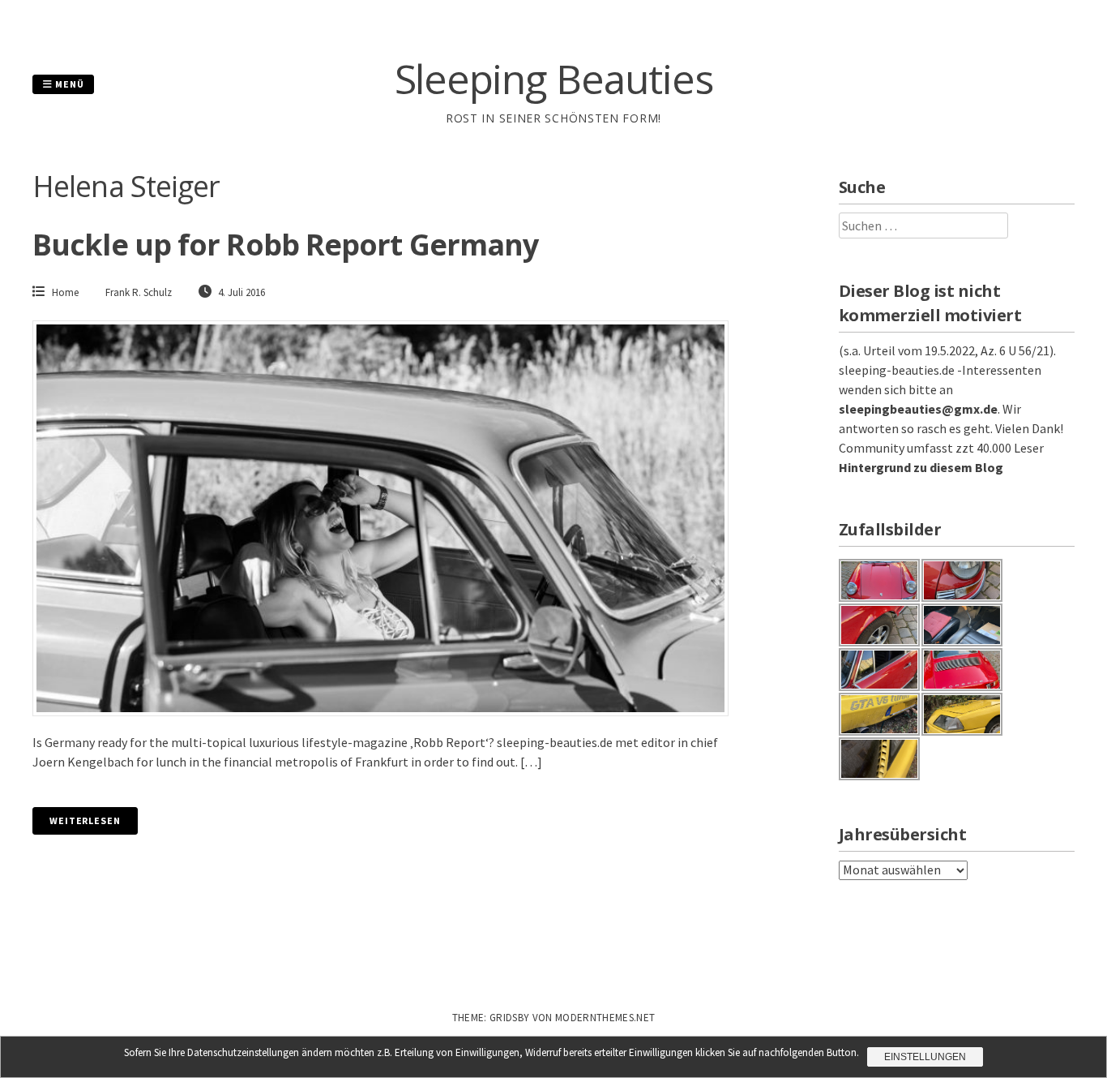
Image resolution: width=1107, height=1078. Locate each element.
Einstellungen (925, 1057)
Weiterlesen (85, 820)
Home (65, 292)
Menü (68, 84)
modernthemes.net (605, 1017)
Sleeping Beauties (554, 78)
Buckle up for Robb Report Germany (285, 244)
